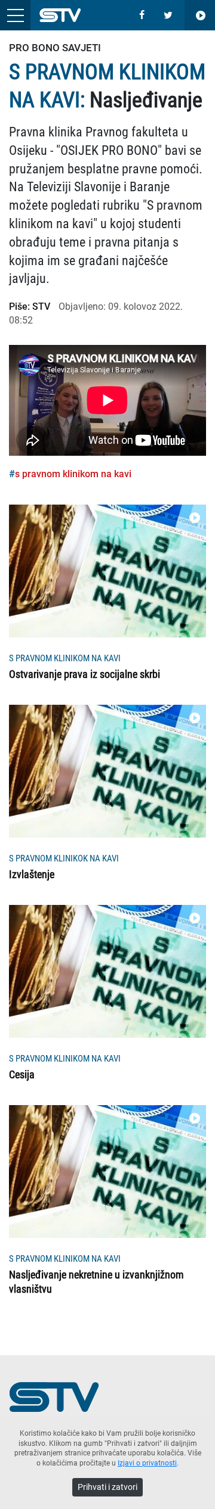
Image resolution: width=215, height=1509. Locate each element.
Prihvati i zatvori (107, 1487)
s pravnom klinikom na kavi (73, 474)
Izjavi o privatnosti (147, 1463)
